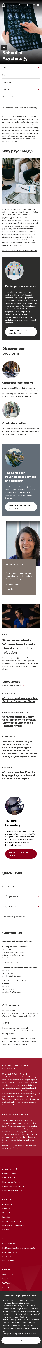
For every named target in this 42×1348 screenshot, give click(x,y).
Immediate (10, 1190)
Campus (8, 1244)
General (9, 1173)
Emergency (11, 1186)
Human (10, 1221)
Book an (8, 1260)
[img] (9, 5)
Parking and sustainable (19, 1248)
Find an (8, 1178)
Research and (12, 1225)
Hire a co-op (11, 1182)
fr (20, 5)
